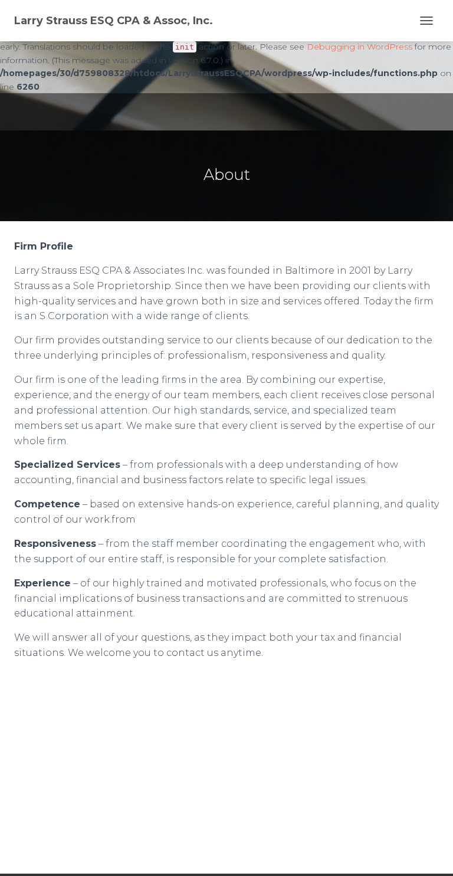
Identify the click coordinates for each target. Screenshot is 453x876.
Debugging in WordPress (359, 46)
